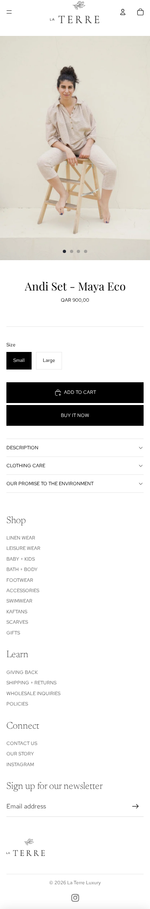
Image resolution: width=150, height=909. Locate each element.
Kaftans (16, 612)
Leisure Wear (23, 548)
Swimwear (19, 601)
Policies (17, 704)
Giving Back (22, 672)
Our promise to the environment (50, 483)
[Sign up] (136, 806)
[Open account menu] (123, 12)
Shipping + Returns (31, 683)
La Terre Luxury (84, 882)
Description (22, 448)
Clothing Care (25, 465)
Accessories (22, 590)
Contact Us (21, 743)
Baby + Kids (20, 559)
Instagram (20, 764)
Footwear (19, 580)
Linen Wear (20, 538)
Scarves (17, 622)
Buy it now (75, 415)
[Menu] (9, 12)
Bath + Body (22, 569)
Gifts (13, 633)
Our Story (20, 754)
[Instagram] (75, 898)
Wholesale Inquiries (33, 693)
